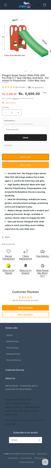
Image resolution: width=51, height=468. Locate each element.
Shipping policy (40, 458)
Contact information (26, 462)
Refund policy (42, 454)
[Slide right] (32, 71)
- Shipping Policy (12, 354)
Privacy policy (13, 458)
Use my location (8, 145)
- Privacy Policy (11, 347)
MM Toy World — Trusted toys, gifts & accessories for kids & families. (21, 387)
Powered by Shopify (28, 454)
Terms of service (26, 458)
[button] (5, 5)
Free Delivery (42, 256)
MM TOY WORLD (15, 454)
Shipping (15, 98)
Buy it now (25, 165)
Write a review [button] (25, 307)
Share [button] (7, 237)
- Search (9, 335)
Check (25, 137)
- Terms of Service (13, 360)
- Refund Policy (12, 341)
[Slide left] (20, 71)
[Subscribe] (39, 440)
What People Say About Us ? (42, 273)
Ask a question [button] (25, 314)
